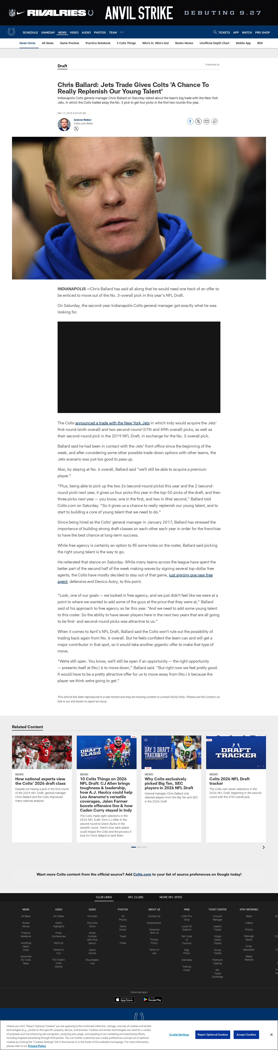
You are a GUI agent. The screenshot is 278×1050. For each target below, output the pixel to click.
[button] (139, 367)
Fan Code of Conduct (187, 940)
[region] (139, 1035)
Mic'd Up (58, 942)
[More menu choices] (121, 32)
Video (58, 909)
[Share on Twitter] (198, 123)
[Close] (271, 1034)
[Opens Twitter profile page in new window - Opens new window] (76, 128)
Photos (123, 909)
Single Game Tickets (217, 940)
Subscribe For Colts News (25, 960)
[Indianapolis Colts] (139, 1018)
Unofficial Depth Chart (26, 946)
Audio (92, 909)
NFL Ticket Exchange (217, 973)
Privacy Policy (37, 1045)
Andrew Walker (83, 119)
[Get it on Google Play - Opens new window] (152, 1002)
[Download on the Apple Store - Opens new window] (124, 1000)
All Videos (58, 916)
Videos (249, 922)
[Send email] (206, 123)
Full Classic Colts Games (59, 963)
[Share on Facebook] (190, 123)
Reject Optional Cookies (213, 1034)
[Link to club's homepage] (11, 32)
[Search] (215, 32)
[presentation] (264, 848)
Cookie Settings (179, 1034)
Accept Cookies (246, 1034)
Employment (154, 922)
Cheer (123, 942)
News (25, 909)
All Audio (92, 916)
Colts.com (142, 874)
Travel (123, 936)
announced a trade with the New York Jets (112, 422)
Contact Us (154, 916)
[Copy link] (214, 121)
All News (26, 916)
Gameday (187, 959)
